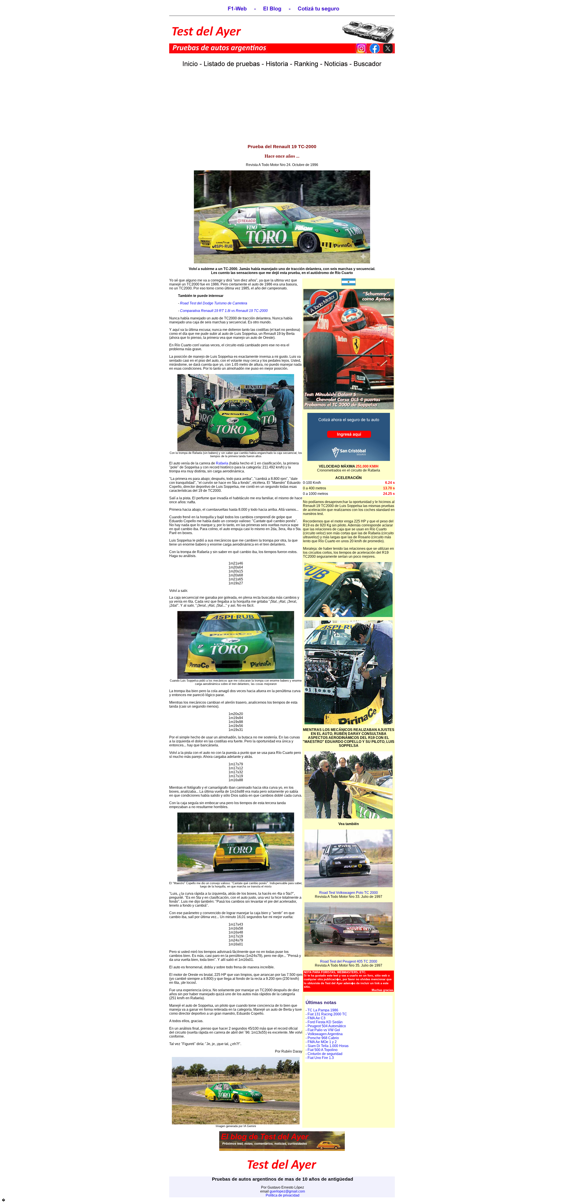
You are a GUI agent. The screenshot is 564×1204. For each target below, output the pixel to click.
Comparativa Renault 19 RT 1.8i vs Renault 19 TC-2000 (224, 311)
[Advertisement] (282, 109)
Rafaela (222, 463)
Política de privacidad (282, 1195)
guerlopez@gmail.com (287, 1191)
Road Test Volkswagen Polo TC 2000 (348, 893)
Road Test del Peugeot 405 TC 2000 (348, 961)
